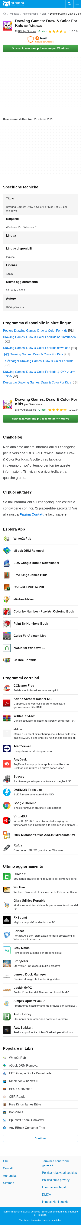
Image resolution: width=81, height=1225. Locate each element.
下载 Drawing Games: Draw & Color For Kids (33, 354)
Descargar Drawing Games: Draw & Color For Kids (37, 382)
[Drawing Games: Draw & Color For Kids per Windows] (7, 26)
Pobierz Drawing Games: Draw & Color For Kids (35, 330)
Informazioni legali (54, 1187)
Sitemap (8, 1183)
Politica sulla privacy (56, 1180)
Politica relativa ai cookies (59, 1172)
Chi (5, 1161)
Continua (41, 1138)
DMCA (46, 1194)
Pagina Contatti (32, 514)
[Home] (4, 14)
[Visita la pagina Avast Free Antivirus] (40, 39)
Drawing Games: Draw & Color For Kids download (36, 348)
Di (25, 31)
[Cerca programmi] (69, 4)
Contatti (8, 1168)
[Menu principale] (77, 4)
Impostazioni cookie (55, 1201)
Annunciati (10, 1175)
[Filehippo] (13, 4)
